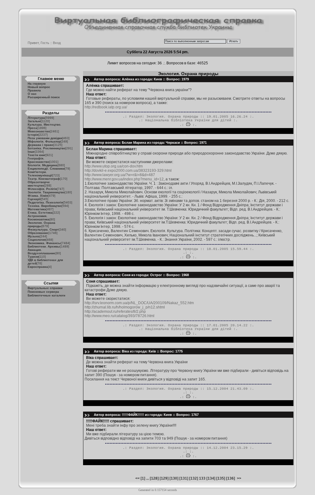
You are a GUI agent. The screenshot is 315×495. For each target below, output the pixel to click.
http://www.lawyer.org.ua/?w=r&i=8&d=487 (120, 175)
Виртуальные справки (45, 288)
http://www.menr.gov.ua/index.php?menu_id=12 (124, 179)
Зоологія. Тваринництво (46, 192)
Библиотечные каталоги (46, 295)
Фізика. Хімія (38, 195)
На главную (37, 83)
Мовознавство (39, 131)
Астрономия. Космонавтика (39, 217)
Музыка (34, 236)
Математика (37, 209)
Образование (38, 233)
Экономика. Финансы (44, 243)
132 (193, 478)
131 (184, 478)
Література (36, 117)
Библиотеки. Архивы (44, 246)
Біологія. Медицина (43, 165)
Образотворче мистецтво (39, 183)
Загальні (34, 121)
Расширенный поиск (44, 97)
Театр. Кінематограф (44, 178)
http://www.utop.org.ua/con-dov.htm (114, 166)
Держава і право (40, 145)
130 (174, 478)
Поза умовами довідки (45, 138)
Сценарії (34, 199)
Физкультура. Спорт (43, 229)
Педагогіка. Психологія (45, 202)
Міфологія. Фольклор (44, 141)
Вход (57, 43)
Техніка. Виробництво (45, 205)
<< (137, 478)
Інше (31, 151)
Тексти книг (37, 155)
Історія (33, 134)
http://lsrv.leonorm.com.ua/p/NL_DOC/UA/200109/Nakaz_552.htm (139, 303)
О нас (32, 93)
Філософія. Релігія (42, 189)
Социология (37, 239)
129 (164, 478)
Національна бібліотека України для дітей (188, 120)
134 (211, 478)
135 (220, 478)
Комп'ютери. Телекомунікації (40, 173)
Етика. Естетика (40, 212)
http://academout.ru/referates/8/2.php (115, 311)
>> (239, 478)
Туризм (33, 256)
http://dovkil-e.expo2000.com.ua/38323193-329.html (128, 170)
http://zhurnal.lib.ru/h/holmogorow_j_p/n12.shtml (125, 307)
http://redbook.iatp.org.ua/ (106, 107)
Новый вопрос (39, 87)
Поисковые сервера (43, 291)
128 (154, 478)
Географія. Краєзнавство (38, 160)
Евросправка (38, 266)
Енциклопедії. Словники (46, 168)
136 (230, 478)
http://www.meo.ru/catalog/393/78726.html (119, 316)
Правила (34, 90)
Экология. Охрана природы (172, 117)
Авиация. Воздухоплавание (41, 251)
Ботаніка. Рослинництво (46, 148)
